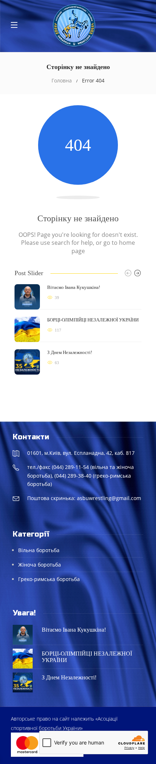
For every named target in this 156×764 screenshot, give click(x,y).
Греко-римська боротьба (49, 579)
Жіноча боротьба (39, 564)
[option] (78, 329)
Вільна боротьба (38, 550)
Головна (62, 80)
